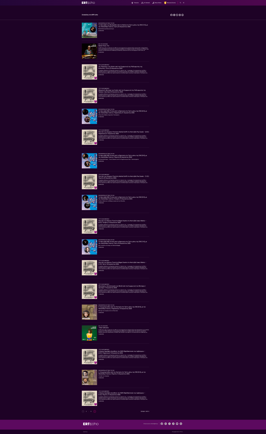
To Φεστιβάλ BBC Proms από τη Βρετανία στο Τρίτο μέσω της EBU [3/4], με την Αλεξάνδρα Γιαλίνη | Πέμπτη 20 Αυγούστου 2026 (122, 156)
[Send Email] (182, 15)
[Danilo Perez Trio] (89, 51)
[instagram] (165, 423)
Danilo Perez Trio (103, 46)
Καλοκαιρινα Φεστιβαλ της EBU (106, 23)
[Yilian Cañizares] (89, 333)
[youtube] (177, 423)
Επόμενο (94, 411)
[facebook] (162, 423)
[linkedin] (181, 423)
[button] (184, 3)
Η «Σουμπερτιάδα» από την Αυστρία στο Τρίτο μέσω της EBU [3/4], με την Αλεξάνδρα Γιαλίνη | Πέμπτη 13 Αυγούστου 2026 (122, 373)
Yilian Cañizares (103, 328)
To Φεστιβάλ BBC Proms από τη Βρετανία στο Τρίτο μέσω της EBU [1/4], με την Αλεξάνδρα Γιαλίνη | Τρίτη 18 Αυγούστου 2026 (122, 242)
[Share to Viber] (177, 15)
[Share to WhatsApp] (180, 15)
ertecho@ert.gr (154, 423)
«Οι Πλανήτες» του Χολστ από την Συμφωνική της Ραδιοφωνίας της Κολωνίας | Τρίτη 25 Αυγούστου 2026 (120, 67)
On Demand (147, 2)
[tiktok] (173, 423)
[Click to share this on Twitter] (174, 15)
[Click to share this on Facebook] (171, 15)
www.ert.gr (85, 431)
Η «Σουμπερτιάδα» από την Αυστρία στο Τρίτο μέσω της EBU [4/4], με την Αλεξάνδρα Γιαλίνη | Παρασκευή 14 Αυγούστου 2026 (122, 307)
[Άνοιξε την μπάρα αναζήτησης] (180, 3)
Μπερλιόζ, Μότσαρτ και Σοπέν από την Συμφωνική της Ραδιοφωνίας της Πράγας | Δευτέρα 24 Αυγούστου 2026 (122, 91)
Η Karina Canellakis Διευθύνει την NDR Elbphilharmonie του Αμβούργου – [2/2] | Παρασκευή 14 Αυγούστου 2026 (121, 352)
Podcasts (136, 2)
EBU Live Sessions (103, 44)
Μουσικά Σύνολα (171, 2)
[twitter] (169, 423)
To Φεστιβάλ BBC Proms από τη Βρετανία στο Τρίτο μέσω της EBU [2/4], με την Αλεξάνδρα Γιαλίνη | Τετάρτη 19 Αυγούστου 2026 (122, 198)
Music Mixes (158, 2)
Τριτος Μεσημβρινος (103, 64)
